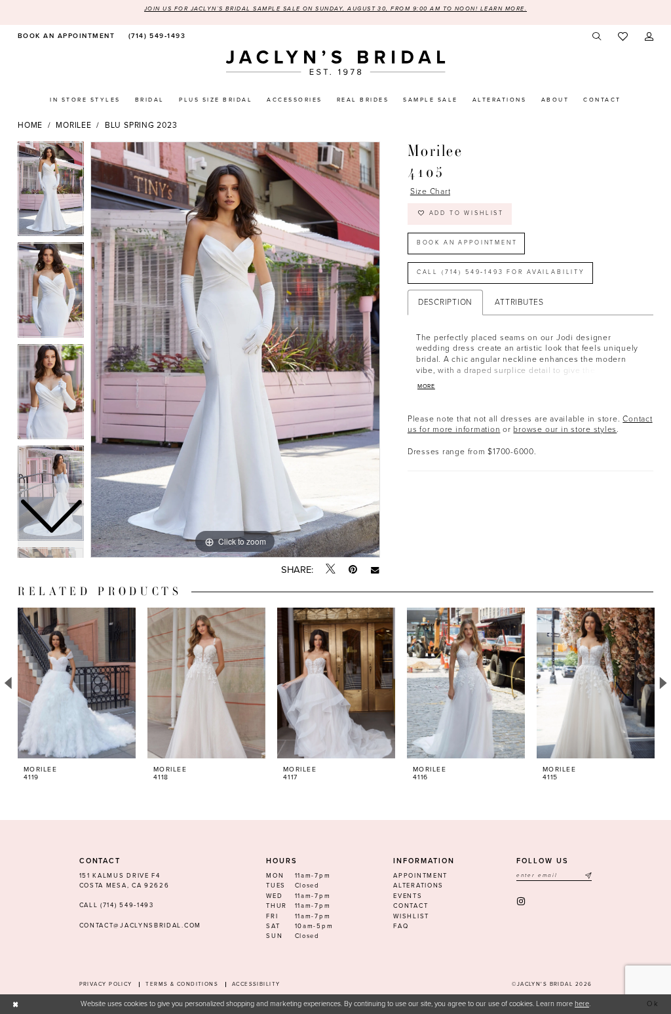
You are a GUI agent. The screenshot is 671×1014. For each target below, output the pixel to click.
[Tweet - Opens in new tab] (330, 569)
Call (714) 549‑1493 (116, 905)
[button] (649, 36)
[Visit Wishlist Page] (622, 37)
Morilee (73, 125)
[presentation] (77, 683)
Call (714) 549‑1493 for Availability (501, 272)
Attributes (519, 302)
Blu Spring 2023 (141, 125)
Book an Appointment (467, 242)
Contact (410, 906)
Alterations (418, 885)
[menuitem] (64, 36)
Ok (654, 1004)
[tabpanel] (235, 350)
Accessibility (256, 984)
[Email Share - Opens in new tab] (375, 569)
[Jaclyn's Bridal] (336, 62)
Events (407, 896)
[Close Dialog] (16, 1004)
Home (30, 125)
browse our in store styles (565, 429)
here (582, 1004)
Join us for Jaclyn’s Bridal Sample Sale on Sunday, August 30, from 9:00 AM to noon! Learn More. (335, 8)
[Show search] (597, 36)
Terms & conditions (181, 984)
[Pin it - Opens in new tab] (353, 569)
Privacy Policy (105, 984)
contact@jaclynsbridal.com (140, 925)
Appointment (420, 876)
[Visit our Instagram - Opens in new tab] (521, 901)
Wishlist (411, 916)
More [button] (426, 386)
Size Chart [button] (430, 191)
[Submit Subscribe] (587, 876)
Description (445, 302)
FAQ (400, 926)
